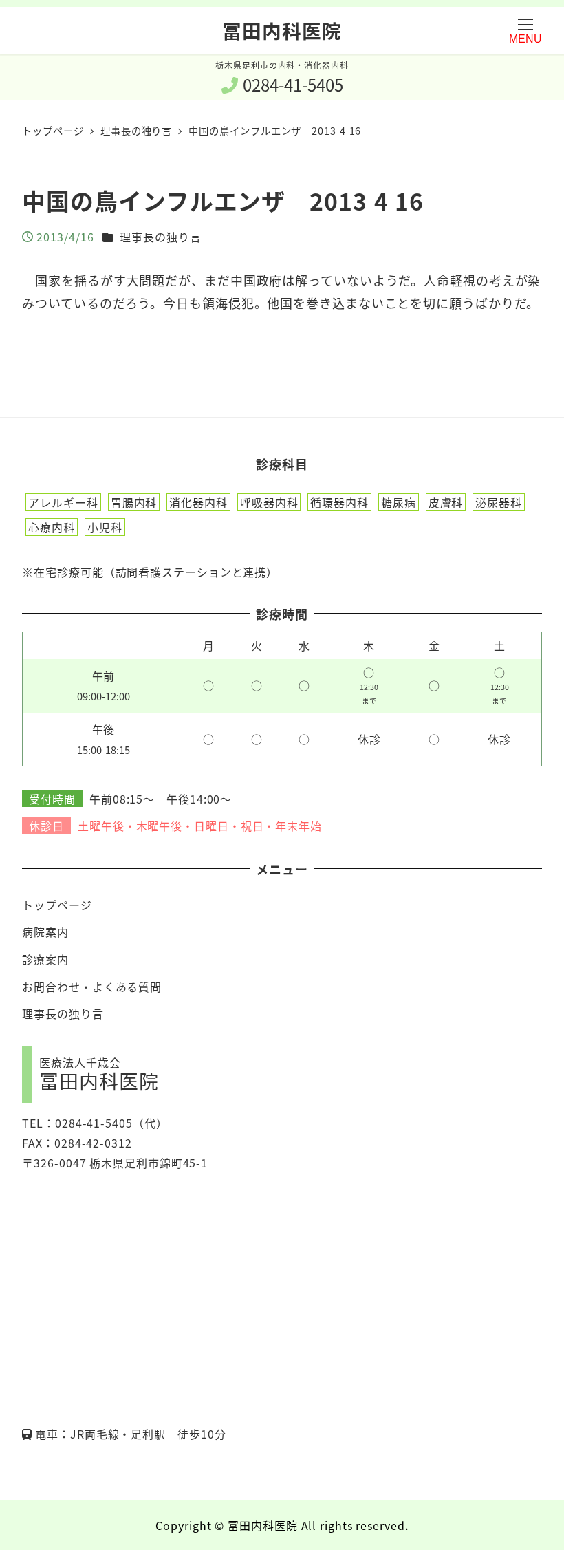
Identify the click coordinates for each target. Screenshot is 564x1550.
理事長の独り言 (160, 236)
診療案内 (45, 959)
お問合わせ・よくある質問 (92, 986)
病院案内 (45, 931)
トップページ (56, 904)
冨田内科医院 (281, 30)
